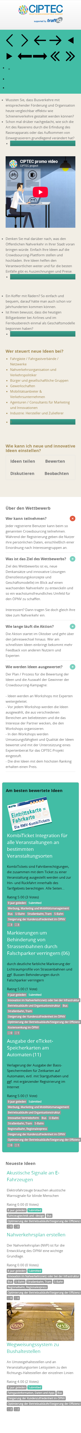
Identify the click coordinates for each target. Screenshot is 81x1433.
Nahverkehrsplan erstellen (36, 1234)
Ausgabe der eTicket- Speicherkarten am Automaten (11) (30, 1048)
